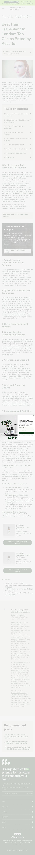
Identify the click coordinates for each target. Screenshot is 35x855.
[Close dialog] (33, 419)
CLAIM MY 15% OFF (26, 432)
